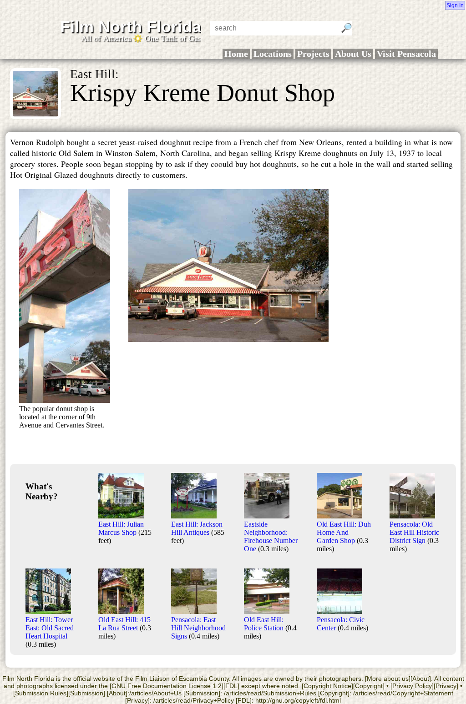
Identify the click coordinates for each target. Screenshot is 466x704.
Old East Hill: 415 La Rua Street (124, 624)
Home (236, 54)
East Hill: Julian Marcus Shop (121, 528)
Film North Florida (130, 26)
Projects (313, 54)
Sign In (455, 5)
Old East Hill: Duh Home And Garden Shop (344, 532)
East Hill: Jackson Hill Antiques (197, 528)
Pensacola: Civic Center (341, 624)
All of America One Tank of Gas (141, 37)
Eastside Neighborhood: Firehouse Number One (271, 536)
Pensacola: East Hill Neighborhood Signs (198, 628)
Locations (272, 54)
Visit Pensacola (406, 54)
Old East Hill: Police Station (264, 624)
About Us (353, 54)
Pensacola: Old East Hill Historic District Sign (414, 532)
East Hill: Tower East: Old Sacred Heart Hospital (49, 628)
